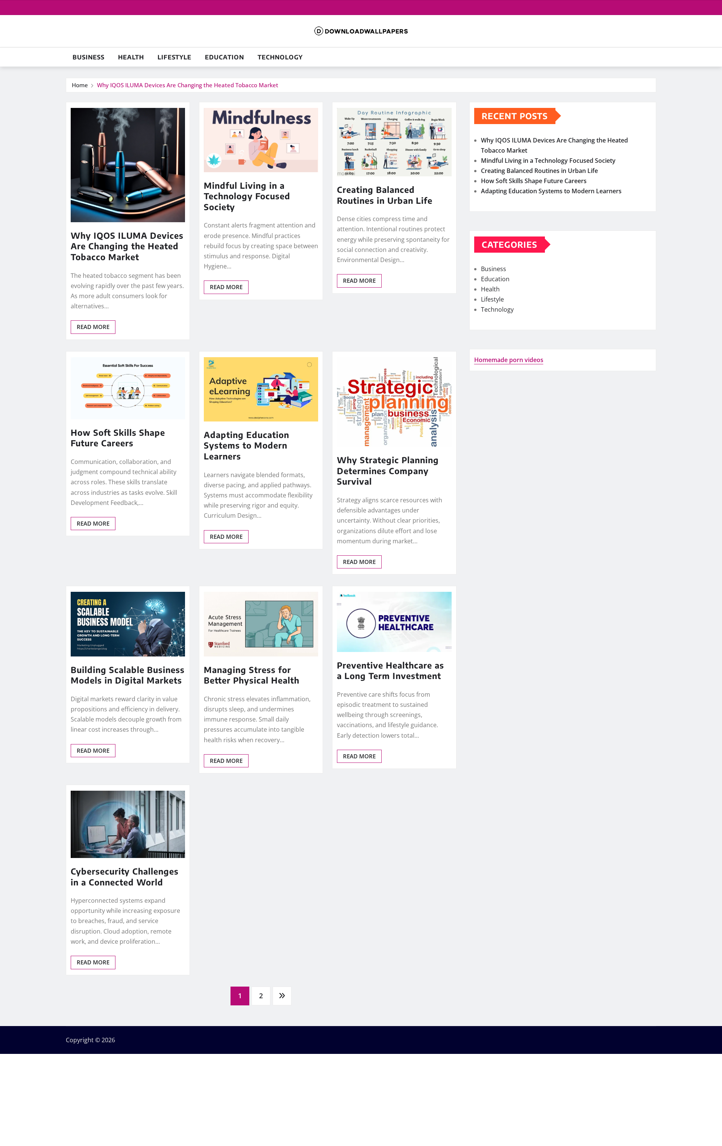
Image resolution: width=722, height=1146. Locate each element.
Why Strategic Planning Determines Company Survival (388, 471)
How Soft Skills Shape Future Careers (118, 438)
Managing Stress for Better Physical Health (251, 675)
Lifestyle (174, 57)
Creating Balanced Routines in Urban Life (384, 195)
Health (131, 57)
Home (80, 85)
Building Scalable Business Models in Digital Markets (128, 675)
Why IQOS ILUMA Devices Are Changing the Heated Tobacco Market (187, 85)
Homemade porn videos (508, 360)
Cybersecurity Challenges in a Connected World (125, 876)
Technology (280, 57)
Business (89, 57)
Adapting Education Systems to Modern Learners (246, 445)
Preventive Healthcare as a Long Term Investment (390, 670)
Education (224, 57)
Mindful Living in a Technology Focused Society (247, 196)
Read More (93, 326)
